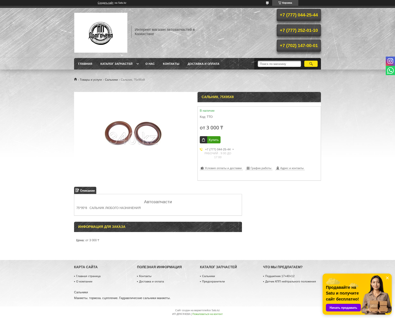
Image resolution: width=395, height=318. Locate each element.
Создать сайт (106, 2)
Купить (214, 140)
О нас (150, 63)
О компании (84, 281)
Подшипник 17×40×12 (280, 276)
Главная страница (88, 276)
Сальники (111, 79)
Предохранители (213, 281)
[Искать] (311, 64)
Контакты (171, 63)
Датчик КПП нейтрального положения (290, 281)
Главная (85, 63)
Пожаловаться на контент (207, 314)
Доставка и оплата (203, 63)
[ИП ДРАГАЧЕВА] (101, 31)
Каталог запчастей (116, 63)
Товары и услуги (91, 79)
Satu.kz (215, 310)
